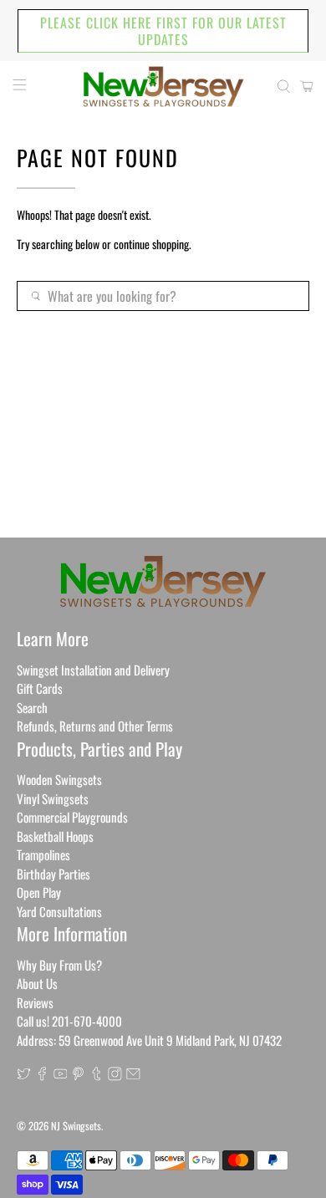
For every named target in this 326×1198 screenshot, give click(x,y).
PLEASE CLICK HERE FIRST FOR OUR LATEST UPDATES (163, 31)
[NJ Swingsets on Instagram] (115, 1075)
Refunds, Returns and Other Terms (95, 725)
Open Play (39, 892)
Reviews (35, 1002)
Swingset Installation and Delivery (93, 669)
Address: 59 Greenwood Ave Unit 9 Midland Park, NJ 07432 (149, 1040)
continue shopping (151, 243)
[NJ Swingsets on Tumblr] (96, 1075)
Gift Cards (40, 688)
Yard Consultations (59, 911)
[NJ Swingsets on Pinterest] (78, 1075)
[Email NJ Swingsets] (133, 1075)
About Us (37, 983)
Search (32, 707)
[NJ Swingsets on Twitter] (24, 1075)
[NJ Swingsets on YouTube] (60, 1075)
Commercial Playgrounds (72, 817)
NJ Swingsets (76, 1126)
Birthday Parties (53, 873)
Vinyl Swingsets (53, 798)
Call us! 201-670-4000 (69, 1021)
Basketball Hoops (55, 836)
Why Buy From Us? (59, 965)
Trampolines (43, 854)
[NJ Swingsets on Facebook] (42, 1075)
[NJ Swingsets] (163, 86)
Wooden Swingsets (59, 779)
